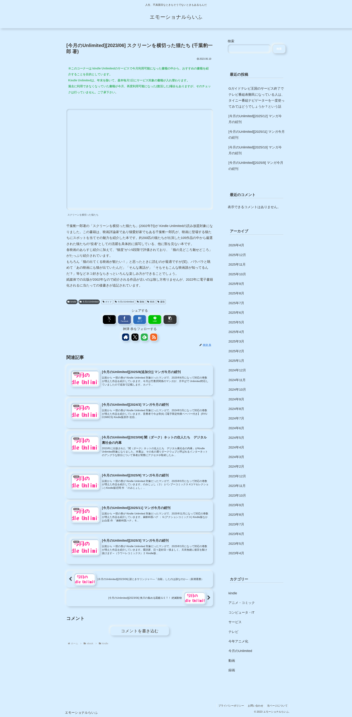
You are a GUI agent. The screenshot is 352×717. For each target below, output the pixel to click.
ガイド (108, 301)
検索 (231, 41)
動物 (142, 301)
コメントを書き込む (140, 631)
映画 (152, 301)
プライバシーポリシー (231, 705)
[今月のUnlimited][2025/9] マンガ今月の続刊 (255, 165)
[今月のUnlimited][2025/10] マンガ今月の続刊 (255, 150)
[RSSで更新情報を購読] (154, 337)
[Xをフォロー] (135, 337)
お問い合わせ (255, 705)
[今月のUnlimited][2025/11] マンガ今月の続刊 (256, 134)
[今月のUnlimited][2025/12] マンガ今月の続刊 (255, 119)
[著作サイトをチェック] (126, 337)
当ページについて (277, 705)
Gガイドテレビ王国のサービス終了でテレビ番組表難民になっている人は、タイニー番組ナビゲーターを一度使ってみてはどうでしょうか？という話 (256, 97)
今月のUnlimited (90, 301)
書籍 (162, 301)
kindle (73, 301)
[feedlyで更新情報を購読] (144, 337)
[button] (170, 320)
